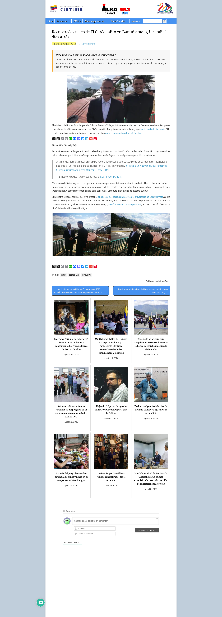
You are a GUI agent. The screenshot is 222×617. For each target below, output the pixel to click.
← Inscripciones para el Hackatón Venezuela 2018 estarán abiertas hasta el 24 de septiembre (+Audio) (78, 291)
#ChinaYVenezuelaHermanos (151, 165)
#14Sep (130, 165)
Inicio (50, 21)
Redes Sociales (118, 21)
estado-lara (74, 274)
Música (77, 21)
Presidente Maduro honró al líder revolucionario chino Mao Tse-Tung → (143, 291)
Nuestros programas (94, 21)
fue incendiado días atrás (152, 129)
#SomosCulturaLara (66, 170)
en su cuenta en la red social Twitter (123, 133)
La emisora (62, 21)
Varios (135, 21)
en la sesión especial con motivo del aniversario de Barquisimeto (130, 196)
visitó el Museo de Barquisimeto (124, 204)
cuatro (64, 274)
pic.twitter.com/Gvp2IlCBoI (93, 170)
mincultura (86, 274)
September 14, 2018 (111, 176)
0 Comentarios (86, 43)
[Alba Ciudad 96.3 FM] (111, 9)
